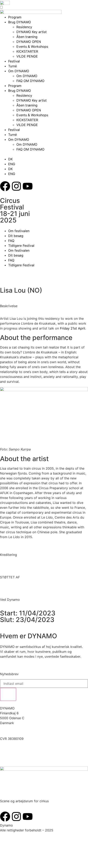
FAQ (11, 241)
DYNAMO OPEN (28, 42)
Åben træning (26, 37)
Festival (14, 61)
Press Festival (10, 756)
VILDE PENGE (27, 56)
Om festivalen (18, 231)
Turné (12, 66)
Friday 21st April (72, 328)
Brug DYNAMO (19, 91)
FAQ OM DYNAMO (30, 81)
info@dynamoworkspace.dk (22, 731)
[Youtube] (28, 186)
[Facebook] (5, 186)
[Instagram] (16, 186)
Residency (24, 95)
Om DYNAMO (18, 71)
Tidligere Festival (21, 245)
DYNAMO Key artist (31, 32)
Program (14, 86)
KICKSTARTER (27, 51)
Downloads (8, 751)
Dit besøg (15, 236)
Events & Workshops (32, 46)
